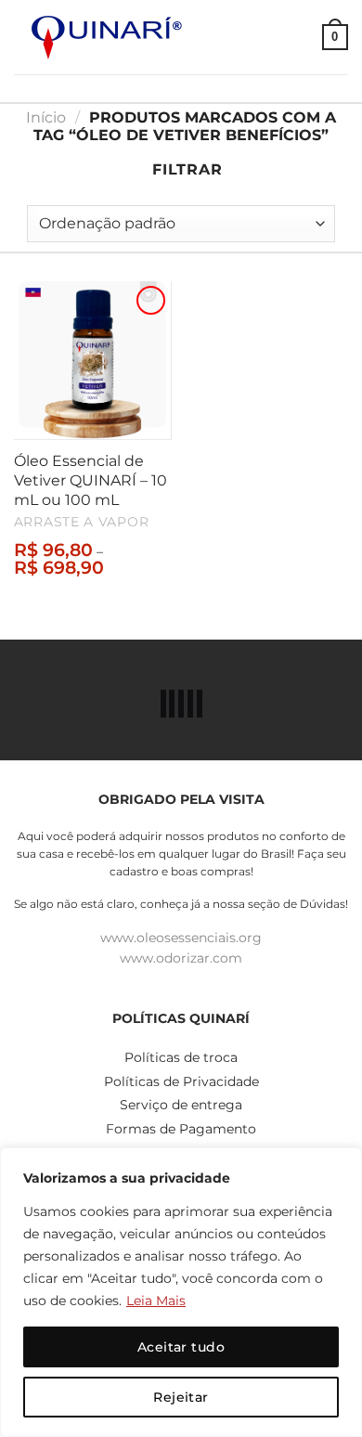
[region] (181, 1292)
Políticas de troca (181, 1057)
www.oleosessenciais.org (181, 937)
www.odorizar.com (181, 958)
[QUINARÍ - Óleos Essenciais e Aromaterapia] (107, 37)
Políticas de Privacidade (181, 1081)
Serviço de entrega (181, 1104)
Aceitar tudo (181, 1347)
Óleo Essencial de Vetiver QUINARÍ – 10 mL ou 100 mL (90, 480)
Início (46, 117)
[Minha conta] (300, 37)
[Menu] (266, 36)
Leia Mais (156, 1300)
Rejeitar (180, 1397)
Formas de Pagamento (181, 1128)
